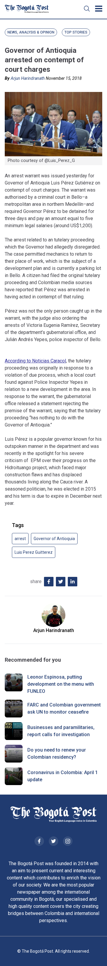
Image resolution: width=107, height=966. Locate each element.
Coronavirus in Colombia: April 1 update (62, 776)
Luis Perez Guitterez (34, 552)
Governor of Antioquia (54, 538)
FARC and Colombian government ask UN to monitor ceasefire (64, 708)
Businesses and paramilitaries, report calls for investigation (61, 731)
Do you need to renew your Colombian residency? (56, 753)
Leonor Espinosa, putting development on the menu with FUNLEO (60, 684)
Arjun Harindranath (28, 78)
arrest (20, 538)
